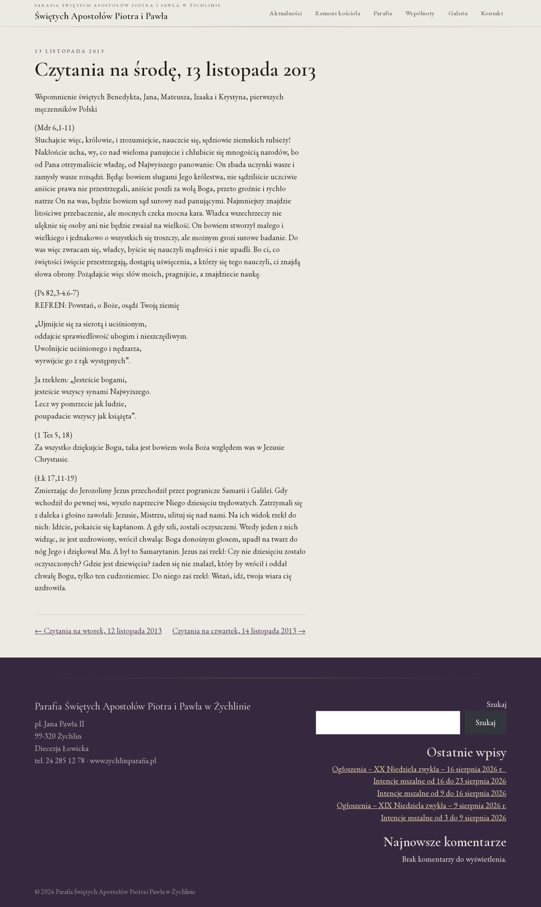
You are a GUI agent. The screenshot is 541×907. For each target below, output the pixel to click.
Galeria (457, 13)
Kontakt (492, 13)
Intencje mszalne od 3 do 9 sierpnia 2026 (443, 817)
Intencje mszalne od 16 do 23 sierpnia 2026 (439, 781)
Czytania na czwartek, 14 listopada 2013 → (239, 631)
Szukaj (496, 704)
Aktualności (286, 13)
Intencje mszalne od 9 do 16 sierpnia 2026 (441, 793)
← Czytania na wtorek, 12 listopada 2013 (98, 631)
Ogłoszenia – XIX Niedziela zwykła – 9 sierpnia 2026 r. (421, 805)
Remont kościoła (337, 13)
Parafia (383, 13)
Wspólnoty (420, 13)
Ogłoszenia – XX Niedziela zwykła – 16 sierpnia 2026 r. (419, 769)
